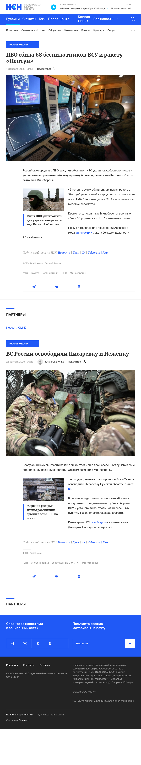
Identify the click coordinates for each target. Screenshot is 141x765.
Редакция (12, 665)
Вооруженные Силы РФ (65, 562)
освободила (99, 522)
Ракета (35, 273)
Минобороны (77, 273)
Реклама (45, 665)
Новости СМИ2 (16, 327)
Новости (64, 252)
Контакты (28, 665)
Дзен (76, 252)
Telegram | (95, 252)
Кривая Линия (84, 19)
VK (83, 252)
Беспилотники (50, 273)
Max (105, 252)
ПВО (64, 273)
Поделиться (44, 68)
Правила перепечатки (19, 714)
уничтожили (84, 232)
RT (69, 489)
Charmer (24, 720)
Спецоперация (40, 562)
